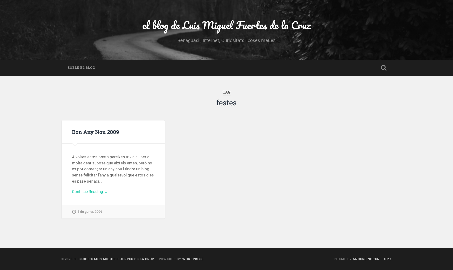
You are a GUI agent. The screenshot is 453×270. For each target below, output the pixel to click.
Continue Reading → (90, 191)
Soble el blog (81, 67)
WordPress (193, 259)
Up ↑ (388, 259)
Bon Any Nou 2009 (95, 131)
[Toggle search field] (384, 68)
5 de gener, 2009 (90, 212)
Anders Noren (366, 259)
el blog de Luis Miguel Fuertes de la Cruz (226, 25)
